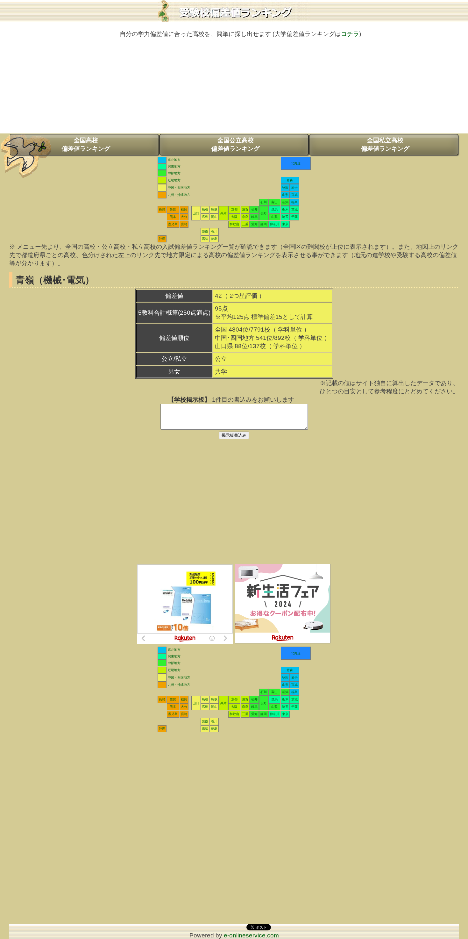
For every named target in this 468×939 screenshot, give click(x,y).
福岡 (184, 209)
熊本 (173, 217)
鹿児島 (173, 224)
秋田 (285, 187)
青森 (290, 180)
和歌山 (234, 224)
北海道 (296, 163)
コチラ (350, 34)
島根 (205, 209)
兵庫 (223, 213)
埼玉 (285, 217)
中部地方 (174, 173)
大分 (184, 217)
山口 (196, 213)
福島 (294, 202)
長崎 (162, 209)
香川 (214, 231)
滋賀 (245, 209)
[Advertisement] (234, 88)
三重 (245, 224)
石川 (263, 202)
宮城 (294, 195)
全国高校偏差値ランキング (86, 144)
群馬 (274, 209)
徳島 (214, 238)
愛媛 (205, 231)
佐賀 (173, 209)
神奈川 (274, 224)
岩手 (294, 187)
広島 (205, 217)
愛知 (254, 224)
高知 (205, 238)
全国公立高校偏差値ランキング (235, 144)
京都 (234, 209)
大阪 (234, 217)
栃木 (285, 209)
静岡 (263, 224)
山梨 (274, 217)
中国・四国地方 (179, 187)
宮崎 (184, 224)
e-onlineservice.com (251, 935)
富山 (274, 202)
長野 (263, 213)
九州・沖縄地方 (179, 195)
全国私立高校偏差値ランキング (385, 144)
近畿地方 (174, 180)
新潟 (285, 202)
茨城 (294, 209)
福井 (254, 209)
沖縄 (162, 238)
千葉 (294, 217)
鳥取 (214, 209)
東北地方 (174, 159)
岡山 (214, 217)
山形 (285, 195)
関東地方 (174, 166)
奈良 (245, 217)
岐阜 (254, 217)
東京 (285, 224)
